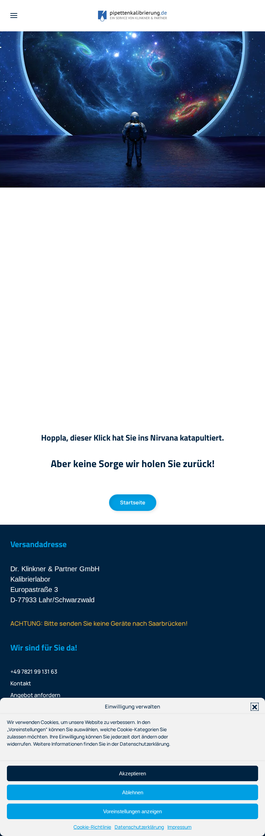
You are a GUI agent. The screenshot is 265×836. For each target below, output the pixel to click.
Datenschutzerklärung (139, 827)
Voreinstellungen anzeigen (132, 811)
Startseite (132, 502)
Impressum (179, 827)
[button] (254, 706)
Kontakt (20, 683)
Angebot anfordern (35, 695)
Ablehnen (132, 792)
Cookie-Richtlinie (92, 827)
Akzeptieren (132, 773)
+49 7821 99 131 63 (33, 671)
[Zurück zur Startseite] (132, 15)
